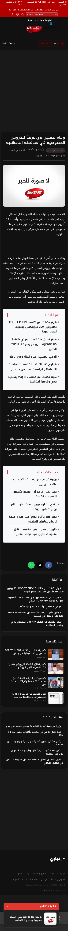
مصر (20, 873)
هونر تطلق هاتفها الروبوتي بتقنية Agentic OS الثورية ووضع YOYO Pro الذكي (34, 344)
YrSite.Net (46, 890)
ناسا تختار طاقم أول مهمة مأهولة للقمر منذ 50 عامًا (35, 494)
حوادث (27, 873)
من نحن (55, 9)
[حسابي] (12, 14)
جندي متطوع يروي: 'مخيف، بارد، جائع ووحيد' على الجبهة (34, 507)
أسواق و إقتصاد (57, 879)
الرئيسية (61, 873)
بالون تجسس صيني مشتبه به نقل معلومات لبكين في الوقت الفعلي (35, 531)
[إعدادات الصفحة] (18, 14)
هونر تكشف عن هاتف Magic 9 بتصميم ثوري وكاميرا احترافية (32, 379)
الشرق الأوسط (34, 150)
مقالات (51, 873)
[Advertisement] (34, 86)
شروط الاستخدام (25, 9)
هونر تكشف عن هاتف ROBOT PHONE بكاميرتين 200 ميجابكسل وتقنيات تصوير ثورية (33, 327)
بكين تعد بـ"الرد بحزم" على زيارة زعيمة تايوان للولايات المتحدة (33, 519)
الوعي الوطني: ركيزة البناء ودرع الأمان (33, 356)
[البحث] (23, 14)
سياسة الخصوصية (42, 9)
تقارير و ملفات (39, 873)
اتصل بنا (12, 9)
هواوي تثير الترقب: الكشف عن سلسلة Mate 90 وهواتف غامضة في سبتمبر (33, 367)
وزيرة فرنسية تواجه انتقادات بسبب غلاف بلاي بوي (35, 481)
